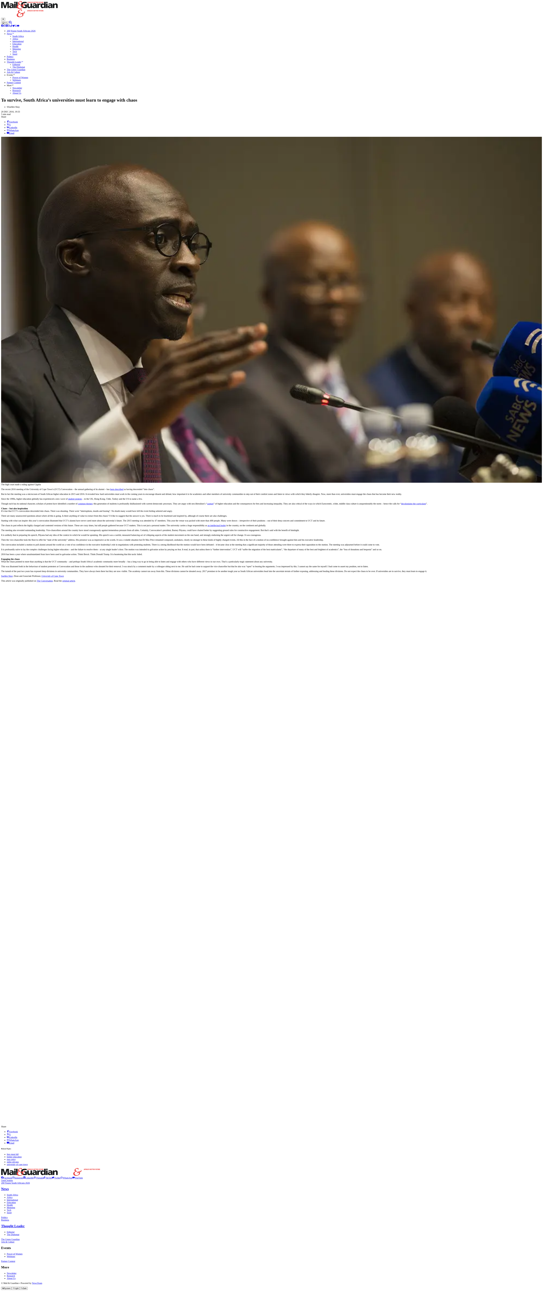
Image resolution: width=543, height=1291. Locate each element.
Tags (3, 1180)
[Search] (10, 23)
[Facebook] (2, 26)
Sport (9, 1212)
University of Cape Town (52, 576)
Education (11, 1202)
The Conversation (45, 581)
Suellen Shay (7, 576)
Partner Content (8, 1261)
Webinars (11, 1256)
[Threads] (9, 26)
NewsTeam (37, 1283)
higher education (14, 1157)
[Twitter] (13, 26)
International (12, 1200)
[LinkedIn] (7, 26)
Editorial (10, 1232)
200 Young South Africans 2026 (15, 1183)
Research (11, 1276)
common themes (85, 503)
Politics (4, 1217)
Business (5, 1220)
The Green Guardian (10, 1239)
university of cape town (17, 1164)
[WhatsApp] (16, 26)
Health (10, 1205)
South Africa (12, 1195)
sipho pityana (13, 1162)
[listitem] (6, 1178)
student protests (75, 499)
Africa (9, 1197)
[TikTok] (11, 26)
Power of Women (14, 1254)
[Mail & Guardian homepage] (271, 9)
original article (68, 581)
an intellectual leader (217, 525)
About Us (11, 1278)
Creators (9, 1180)
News (5, 1189)
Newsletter (11, 1273)
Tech (9, 1210)
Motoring (11, 1207)
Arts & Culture (7, 1242)
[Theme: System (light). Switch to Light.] (5, 23)
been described (116, 489)
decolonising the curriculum (413, 503)
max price (11, 1159)
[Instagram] (4, 26)
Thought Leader (13, 1226)
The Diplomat (13, 1234)
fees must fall (13, 1154)
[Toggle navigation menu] (3, 19)
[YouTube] (18, 26)
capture (210, 503)
